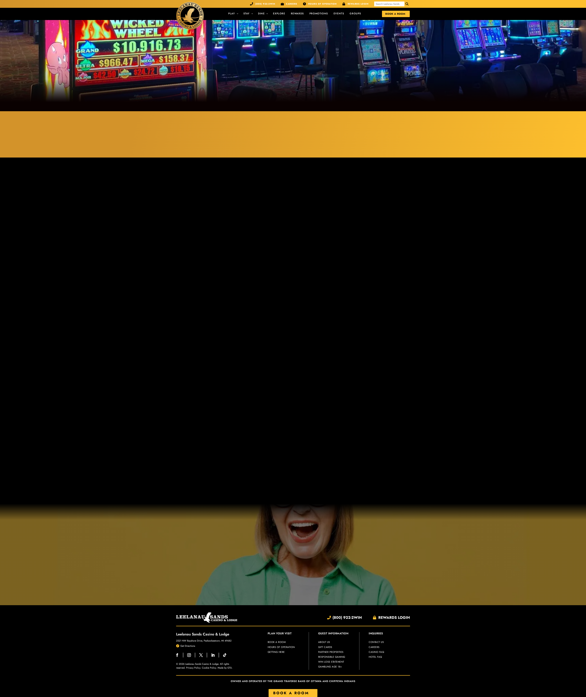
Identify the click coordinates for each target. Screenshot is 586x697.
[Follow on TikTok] (224, 655)
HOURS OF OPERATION (322, 3)
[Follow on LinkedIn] (213, 655)
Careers (374, 647)
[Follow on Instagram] (189, 655)
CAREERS (291, 3)
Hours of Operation (281, 647)
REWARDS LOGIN (358, 3)
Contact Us (376, 642)
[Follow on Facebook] (177, 655)
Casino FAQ (376, 652)
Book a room (277, 642)
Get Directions (187, 646)
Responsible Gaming (331, 657)
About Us (324, 642)
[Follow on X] (201, 655)
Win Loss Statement (331, 662)
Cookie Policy (209, 667)
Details (214, 245)
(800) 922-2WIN (265, 3)
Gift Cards (325, 647)
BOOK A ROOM (291, 693)
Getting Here (276, 652)
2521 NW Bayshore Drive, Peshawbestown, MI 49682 (204, 640)
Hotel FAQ (375, 656)
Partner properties (331, 652)
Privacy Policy (193, 667)
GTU (229, 667)
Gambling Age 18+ (330, 666)
